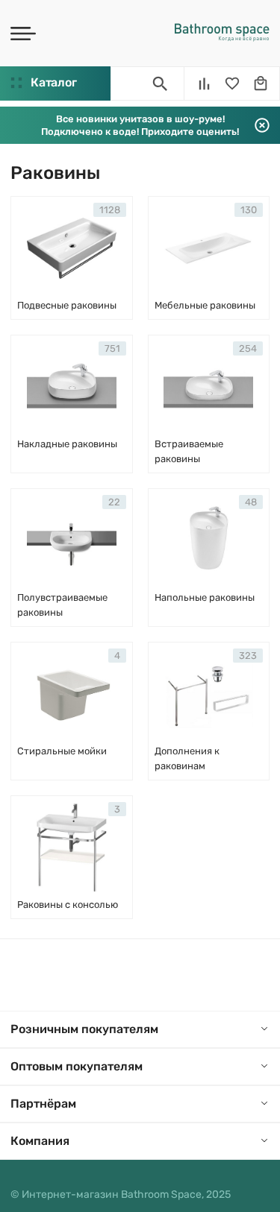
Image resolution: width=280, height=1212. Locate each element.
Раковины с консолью (67, 904)
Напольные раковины (205, 597)
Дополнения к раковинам (187, 758)
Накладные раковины (67, 443)
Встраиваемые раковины (189, 451)
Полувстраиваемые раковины (62, 605)
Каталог (53, 82)
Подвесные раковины (66, 305)
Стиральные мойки (62, 751)
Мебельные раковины (205, 305)
